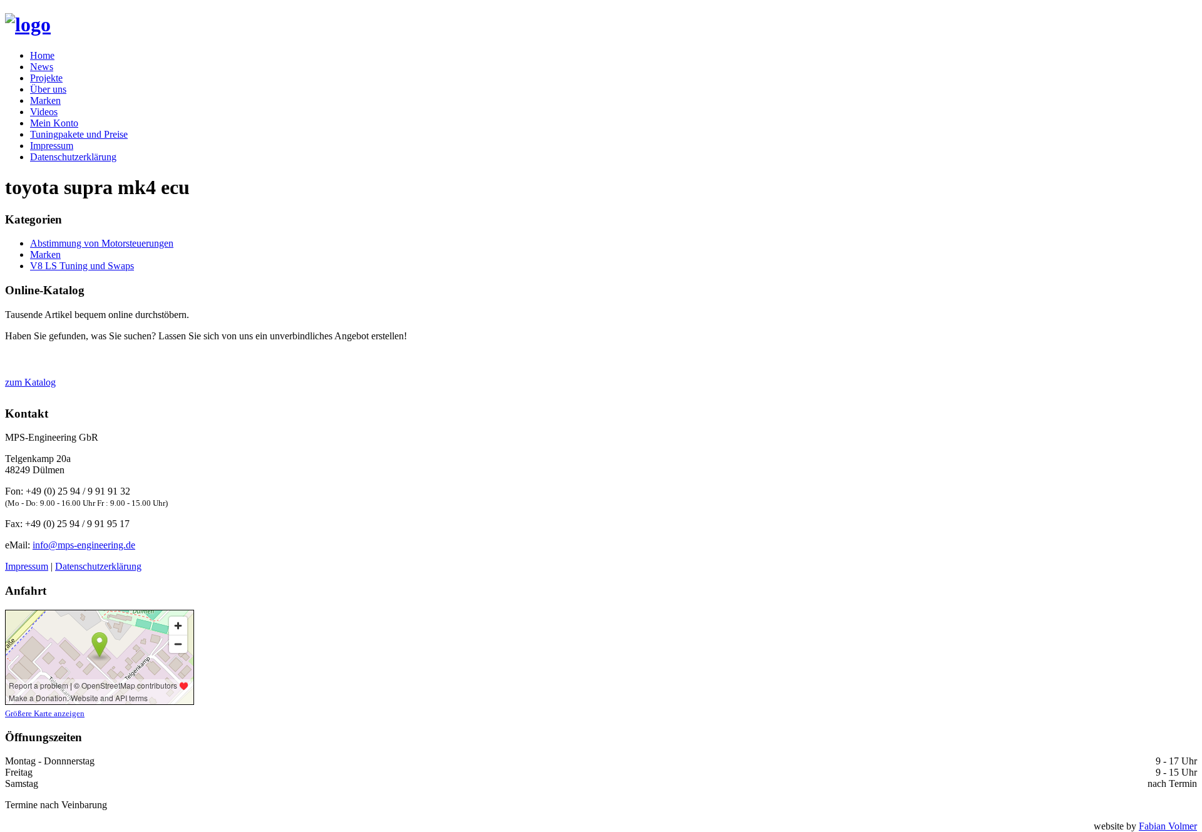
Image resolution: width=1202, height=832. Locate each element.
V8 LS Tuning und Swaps (82, 265)
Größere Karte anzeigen (45, 713)
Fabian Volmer (1168, 826)
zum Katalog (30, 382)
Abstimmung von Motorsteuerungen (101, 243)
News (41, 66)
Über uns (48, 89)
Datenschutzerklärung (73, 157)
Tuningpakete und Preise (79, 134)
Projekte (46, 78)
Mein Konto (54, 123)
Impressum (51, 145)
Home (42, 55)
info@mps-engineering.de (84, 545)
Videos (44, 111)
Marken (45, 100)
